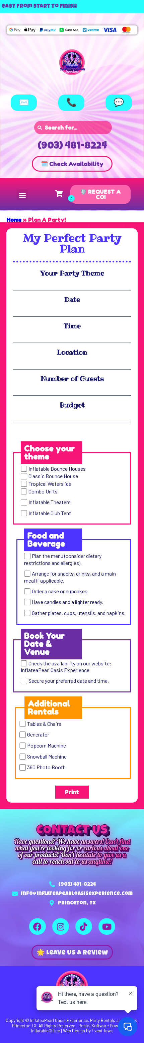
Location (72, 352)
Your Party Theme (72, 273)
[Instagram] (60, 926)
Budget (72, 405)
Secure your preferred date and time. (68, 681)
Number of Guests (72, 379)
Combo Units (43, 491)
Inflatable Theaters (49, 502)
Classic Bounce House (53, 476)
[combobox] (73, 127)
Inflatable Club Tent (49, 513)
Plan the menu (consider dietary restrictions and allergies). (62, 559)
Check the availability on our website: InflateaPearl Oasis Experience (66, 666)
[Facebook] (37, 926)
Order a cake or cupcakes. (60, 591)
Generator (38, 735)
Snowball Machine (47, 756)
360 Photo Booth (46, 767)
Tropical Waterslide (49, 483)
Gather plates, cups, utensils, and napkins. (79, 613)
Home (14, 219)
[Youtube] (106, 926)
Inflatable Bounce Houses (57, 468)
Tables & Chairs (44, 723)
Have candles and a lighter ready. (67, 602)
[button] (22, 194)
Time (72, 326)
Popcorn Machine (46, 745)
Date (72, 299)
